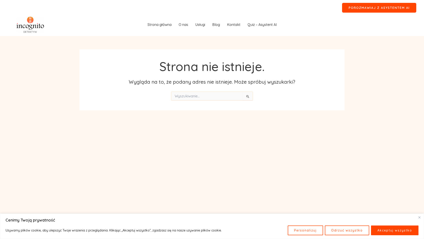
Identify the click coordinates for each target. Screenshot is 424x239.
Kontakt (233, 24)
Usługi (200, 24)
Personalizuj (305, 230)
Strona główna (160, 24)
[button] (379, 8)
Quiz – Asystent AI (262, 24)
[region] (212, 226)
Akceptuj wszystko (394, 230)
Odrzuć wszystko (347, 230)
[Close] (419, 217)
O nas (183, 24)
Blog (216, 24)
